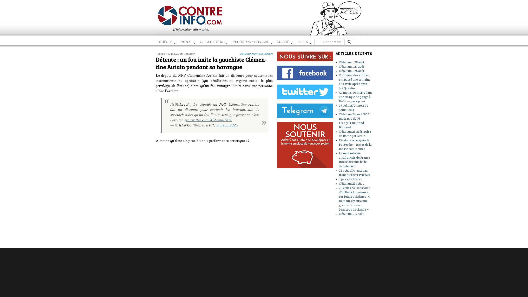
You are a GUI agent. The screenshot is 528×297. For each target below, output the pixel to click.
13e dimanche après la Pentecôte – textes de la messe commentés (355, 145)
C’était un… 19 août (351, 214)
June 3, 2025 (226, 126)
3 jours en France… (351, 179)
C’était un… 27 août (351, 66)
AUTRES (302, 42)
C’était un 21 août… (351, 183)
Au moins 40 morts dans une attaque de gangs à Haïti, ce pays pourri (355, 97)
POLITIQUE (165, 42)
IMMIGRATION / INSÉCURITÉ (250, 42)
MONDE (185, 42)
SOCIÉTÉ (283, 42)
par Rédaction (187, 53)
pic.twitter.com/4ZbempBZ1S (208, 121)
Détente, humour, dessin (256, 53)
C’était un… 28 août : (352, 62)
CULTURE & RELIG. (211, 42)
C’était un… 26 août (351, 71)
